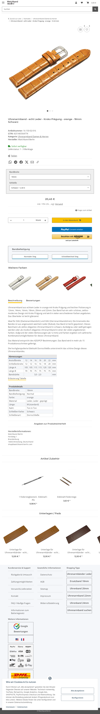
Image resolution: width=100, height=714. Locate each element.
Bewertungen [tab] (33, 300)
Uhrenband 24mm (79, 602)
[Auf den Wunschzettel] (87, 29)
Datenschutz (22, 707)
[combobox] (50, 176)
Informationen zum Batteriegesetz (20, 612)
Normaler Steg (30, 256)
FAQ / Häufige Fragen (20, 603)
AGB (42, 581)
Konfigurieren (77, 698)
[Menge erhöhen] (45, 220)
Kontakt (14, 596)
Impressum (10, 707)
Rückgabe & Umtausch (21, 574)
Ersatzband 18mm (79, 581)
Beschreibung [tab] (15, 300)
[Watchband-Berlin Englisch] (17, 639)
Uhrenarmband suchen (79, 610)
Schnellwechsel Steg (70, 256)
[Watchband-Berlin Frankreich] (23, 639)
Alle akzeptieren (77, 691)
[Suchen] (95, 9)
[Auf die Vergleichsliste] (80, 29)
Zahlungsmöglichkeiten (21, 581)
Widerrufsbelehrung (49, 603)
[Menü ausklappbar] (3, 1)
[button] (76, 2)
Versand (59, 204)
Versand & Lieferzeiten (21, 589)
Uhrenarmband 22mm (79, 595)
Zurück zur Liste (15, 19)
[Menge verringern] (11, 220)
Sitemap (44, 589)
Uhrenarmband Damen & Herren (33, 136)
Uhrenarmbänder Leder (79, 573)
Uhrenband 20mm (79, 588)
